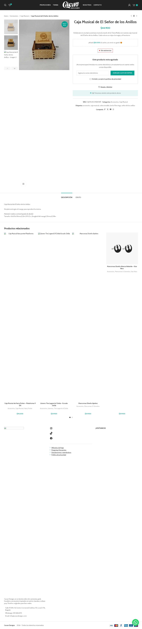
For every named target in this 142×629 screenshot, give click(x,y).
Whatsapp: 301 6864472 (13, 613)
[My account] (129, 5)
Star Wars (134, 271)
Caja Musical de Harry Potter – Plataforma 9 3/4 (20, 404)
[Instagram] (51, 429)
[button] (7, 68)
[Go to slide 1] (69, 417)
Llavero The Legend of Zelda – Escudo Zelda (54, 404)
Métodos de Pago (58, 448)
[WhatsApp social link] (113, 109)
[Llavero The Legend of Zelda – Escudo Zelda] (54, 317)
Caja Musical (24, 16)
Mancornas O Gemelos (92, 406)
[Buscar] (5, 5)
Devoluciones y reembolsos (61, 452)
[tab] (66, 196)
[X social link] (107, 109)
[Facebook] (51, 439)
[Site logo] (71, 5)
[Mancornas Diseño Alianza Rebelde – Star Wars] (122, 248)
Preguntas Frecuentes (59, 450)
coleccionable (104, 106)
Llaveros (50, 408)
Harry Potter (28, 408)
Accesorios (14, 16)
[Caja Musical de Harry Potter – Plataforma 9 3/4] (20, 317)
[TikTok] (51, 434)
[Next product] (136, 16)
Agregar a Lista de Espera (122, 73)
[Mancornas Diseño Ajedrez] (88, 317)
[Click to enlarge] (23, 184)
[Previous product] (131, 16)
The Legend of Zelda (61, 408)
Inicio (6, 16)
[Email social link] (110, 109)
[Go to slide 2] (72, 417)
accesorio (86, 106)
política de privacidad (113, 79)
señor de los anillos (128, 106)
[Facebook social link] (104, 109)
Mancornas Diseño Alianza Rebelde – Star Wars (122, 267)
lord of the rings (115, 106)
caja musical (95, 106)
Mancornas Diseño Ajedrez (88, 403)
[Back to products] (134, 16)
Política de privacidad (59, 455)
